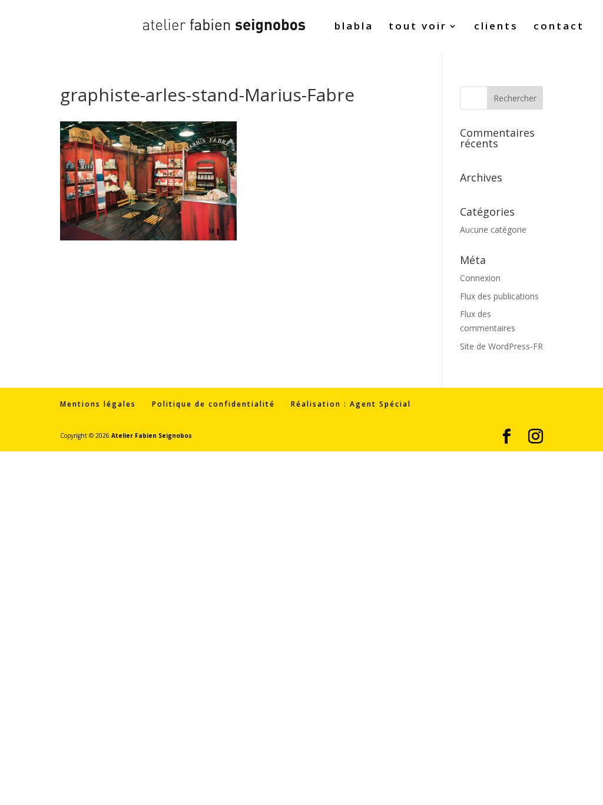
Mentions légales (98, 404)
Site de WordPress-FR (501, 346)
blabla (353, 27)
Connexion (480, 277)
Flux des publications (499, 296)
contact (559, 27)
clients (496, 27)
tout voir (418, 27)
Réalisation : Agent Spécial (351, 404)
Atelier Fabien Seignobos (151, 435)
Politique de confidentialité (213, 404)
